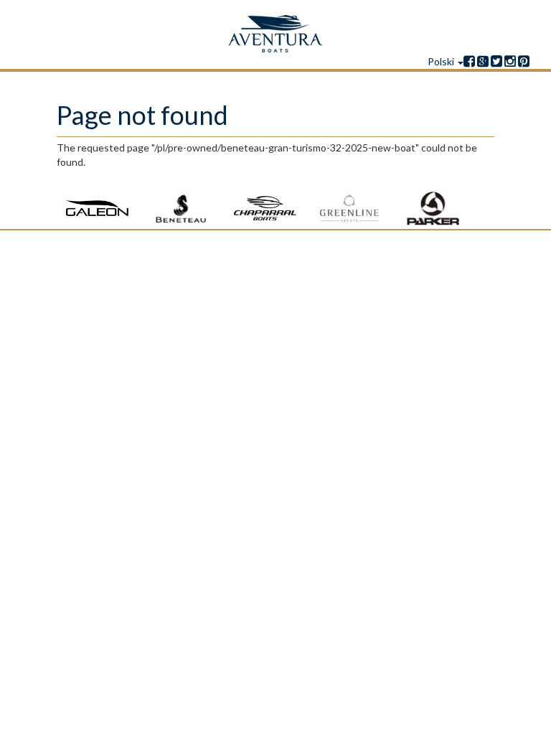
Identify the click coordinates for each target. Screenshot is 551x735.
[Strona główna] (275, 34)
